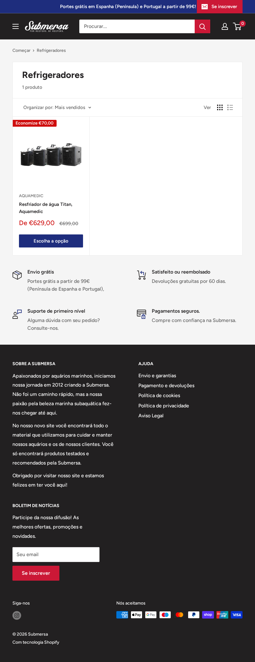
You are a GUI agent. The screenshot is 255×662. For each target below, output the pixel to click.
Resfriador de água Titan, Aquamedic (45, 208)
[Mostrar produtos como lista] (230, 107)
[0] (237, 26)
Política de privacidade (163, 406)
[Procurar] (202, 26)
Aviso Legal (151, 416)
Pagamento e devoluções (166, 385)
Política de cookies (159, 395)
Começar (21, 50)
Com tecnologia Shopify (35, 642)
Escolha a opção (51, 241)
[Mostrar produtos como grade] (220, 107)
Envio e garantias (157, 376)
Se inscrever (224, 6)
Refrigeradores (51, 50)
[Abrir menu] (15, 26)
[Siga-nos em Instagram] (16, 615)
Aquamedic (31, 195)
